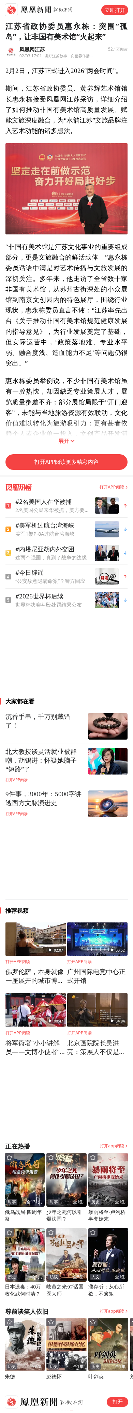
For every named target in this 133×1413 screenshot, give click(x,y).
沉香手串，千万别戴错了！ (37, 721)
